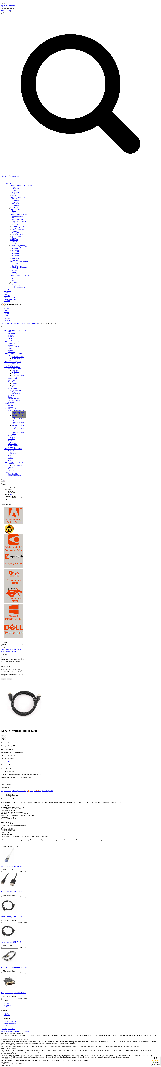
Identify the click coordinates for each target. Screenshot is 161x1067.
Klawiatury (15, 224)
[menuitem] (82, 234)
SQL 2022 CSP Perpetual (19, 267)
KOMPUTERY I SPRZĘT (18, 219)
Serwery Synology (17, 234)
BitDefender (15, 189)
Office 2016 (15, 205)
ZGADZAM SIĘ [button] (6, 1065)
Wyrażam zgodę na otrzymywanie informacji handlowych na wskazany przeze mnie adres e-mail (12, 674)
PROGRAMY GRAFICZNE (19, 209)
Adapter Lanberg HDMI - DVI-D (13, 993)
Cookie (6, 315)
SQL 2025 (15, 263)
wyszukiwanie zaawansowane (10, 176)
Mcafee (14, 195)
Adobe (14, 211)
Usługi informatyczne (18, 287)
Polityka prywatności (10, 1021)
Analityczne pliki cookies (8, 1048)
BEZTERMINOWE (18, 357)
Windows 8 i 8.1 (17, 258)
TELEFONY (14, 240)
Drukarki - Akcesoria (18, 226)
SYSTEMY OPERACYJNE (19, 245)
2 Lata (10, 762)
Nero (13, 280)
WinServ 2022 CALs (18, 414)
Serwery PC (15, 233)
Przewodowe (16, 393)
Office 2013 (15, 207)
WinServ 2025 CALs (18, 412)
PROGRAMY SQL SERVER (19, 262)
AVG (13, 187)
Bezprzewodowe (17, 392)
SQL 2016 (15, 272)
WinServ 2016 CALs (18, 415)
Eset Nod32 (15, 192)
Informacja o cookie (10, 1023)
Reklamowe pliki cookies (8, 1053)
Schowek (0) (4, 7)
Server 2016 (15, 253)
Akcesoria (15, 241)
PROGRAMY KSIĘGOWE (18, 214)
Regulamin (7, 313)
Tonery (14, 385)
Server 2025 (15, 248)
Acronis (14, 279)
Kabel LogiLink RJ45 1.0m (11, 866)
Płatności (7, 1015)
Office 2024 (15, 200)
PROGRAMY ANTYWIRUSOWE (21, 185)
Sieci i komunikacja (17, 236)
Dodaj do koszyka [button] (6, 784)
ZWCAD (15, 282)
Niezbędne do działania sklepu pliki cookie (15, 1039)
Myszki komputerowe (18, 229)
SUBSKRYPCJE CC (18, 358)
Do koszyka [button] (23, 871)
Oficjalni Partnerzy (6, 504)
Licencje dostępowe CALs (20, 247)
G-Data (14, 190)
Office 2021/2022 (17, 202)
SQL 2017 (15, 270)
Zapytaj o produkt (6, 791)
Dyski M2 (15, 370)
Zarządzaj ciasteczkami (8, 1029)
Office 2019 (15, 204)
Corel (13, 212)
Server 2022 (15, 250)
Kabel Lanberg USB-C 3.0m (12, 891)
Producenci (4, 642)
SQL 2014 (15, 273)
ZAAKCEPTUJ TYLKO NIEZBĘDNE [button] (13, 1063)
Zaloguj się (4, 5)
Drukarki (14, 383)
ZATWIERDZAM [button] (6, 1058)
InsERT (14, 218)
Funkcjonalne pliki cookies (9, 1045)
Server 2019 (15, 252)
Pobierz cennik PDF (7, 649)
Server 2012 (15, 255)
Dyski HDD (15, 373)
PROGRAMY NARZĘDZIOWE (20, 275)
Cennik (3, 648)
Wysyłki (6, 1013)
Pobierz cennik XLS (11, 651)
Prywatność (7, 318)
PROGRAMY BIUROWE (18, 197)
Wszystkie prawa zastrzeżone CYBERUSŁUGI (15, 1031)
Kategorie (4, 327)
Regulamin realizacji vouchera (13, 1025)
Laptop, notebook (17, 228)
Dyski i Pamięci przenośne (20, 221)
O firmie (6, 308)
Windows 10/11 (16, 257)
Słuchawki (15, 238)
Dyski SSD (15, 372)
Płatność (6, 310)
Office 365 (15, 199)
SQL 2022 (15, 265)
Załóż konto (11, 5)
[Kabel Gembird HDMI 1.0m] (24, 726)
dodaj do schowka (6, 788)
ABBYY (14, 277)
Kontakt (6, 312)
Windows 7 (15, 260)
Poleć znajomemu (17, 791)
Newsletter (4, 654)
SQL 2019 (15, 268)
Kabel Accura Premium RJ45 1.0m (14, 967)
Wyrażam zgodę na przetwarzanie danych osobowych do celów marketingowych (11, 670)
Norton (14, 194)
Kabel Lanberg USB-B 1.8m (11, 942)
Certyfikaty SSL (17, 286)
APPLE (14, 243)
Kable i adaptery (17, 223)
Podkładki (15, 231)
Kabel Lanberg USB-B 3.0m (11, 917)
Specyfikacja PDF (47, 791)
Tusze (13, 387)
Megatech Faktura (17, 216)
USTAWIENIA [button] (5, 1062)
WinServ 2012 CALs (18, 417)
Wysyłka (7, 320)
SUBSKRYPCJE (17, 465)
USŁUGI (13, 284)
